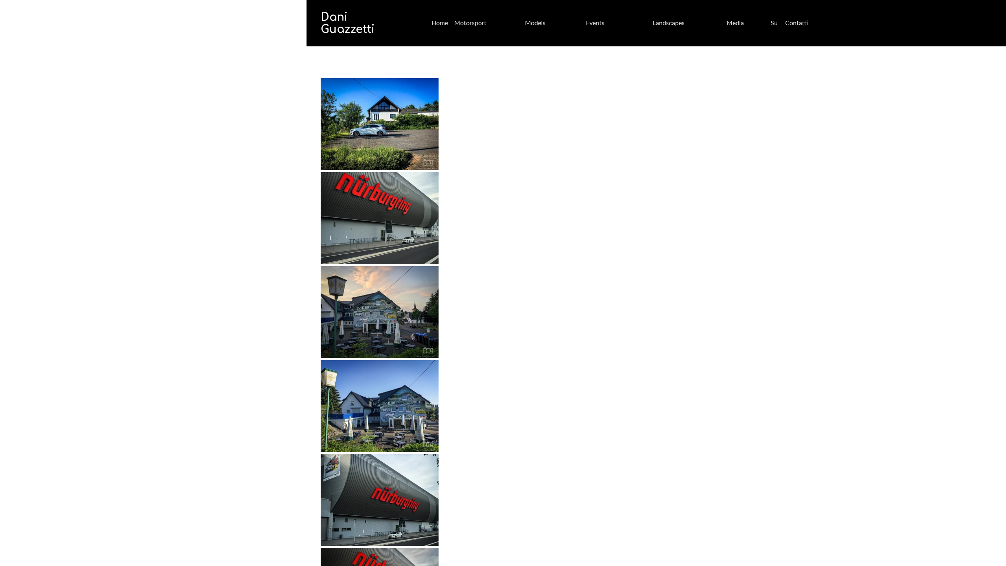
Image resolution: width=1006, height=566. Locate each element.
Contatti (796, 23)
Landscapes (669, 23)
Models (535, 23)
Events (595, 23)
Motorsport (470, 23)
